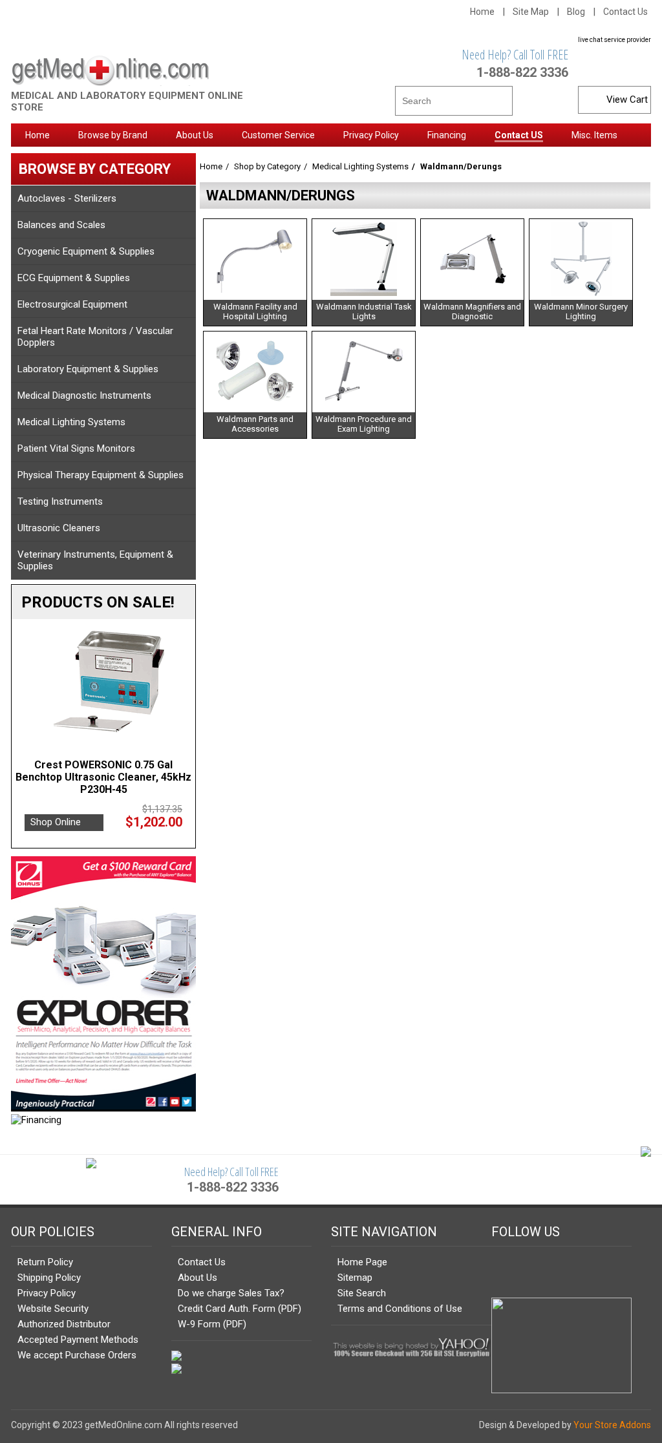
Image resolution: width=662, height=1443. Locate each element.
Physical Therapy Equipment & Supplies (100, 475)
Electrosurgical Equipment (72, 304)
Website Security (53, 1308)
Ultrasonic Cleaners (58, 528)
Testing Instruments (60, 501)
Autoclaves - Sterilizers (66, 198)
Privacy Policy (46, 1293)
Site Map (531, 11)
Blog (576, 11)
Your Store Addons (612, 1425)
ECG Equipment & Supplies (73, 278)
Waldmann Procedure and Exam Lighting (363, 424)
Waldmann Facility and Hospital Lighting (255, 311)
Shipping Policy (49, 1277)
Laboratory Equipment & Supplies (87, 369)
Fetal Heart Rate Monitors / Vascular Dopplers (95, 336)
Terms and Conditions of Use (399, 1308)
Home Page (362, 1262)
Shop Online (55, 822)
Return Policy (45, 1262)
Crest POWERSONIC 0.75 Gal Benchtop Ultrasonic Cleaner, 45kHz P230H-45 (103, 777)
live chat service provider (614, 39)
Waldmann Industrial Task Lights (364, 311)
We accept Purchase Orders (76, 1355)
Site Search (361, 1293)
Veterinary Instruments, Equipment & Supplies (95, 560)
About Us (197, 1277)
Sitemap (354, 1277)
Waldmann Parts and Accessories (255, 424)
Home (482, 11)
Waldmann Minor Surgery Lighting (581, 311)
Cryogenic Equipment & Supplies (86, 251)
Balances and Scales (61, 225)
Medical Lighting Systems (71, 422)
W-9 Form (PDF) (212, 1324)
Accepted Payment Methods (77, 1339)
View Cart (627, 99)
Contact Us (625, 11)
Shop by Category (267, 166)
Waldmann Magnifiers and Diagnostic (472, 311)
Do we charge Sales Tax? (231, 1293)
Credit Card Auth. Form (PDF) (239, 1308)
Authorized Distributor (64, 1324)
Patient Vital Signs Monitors (76, 448)
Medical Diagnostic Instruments (84, 395)
